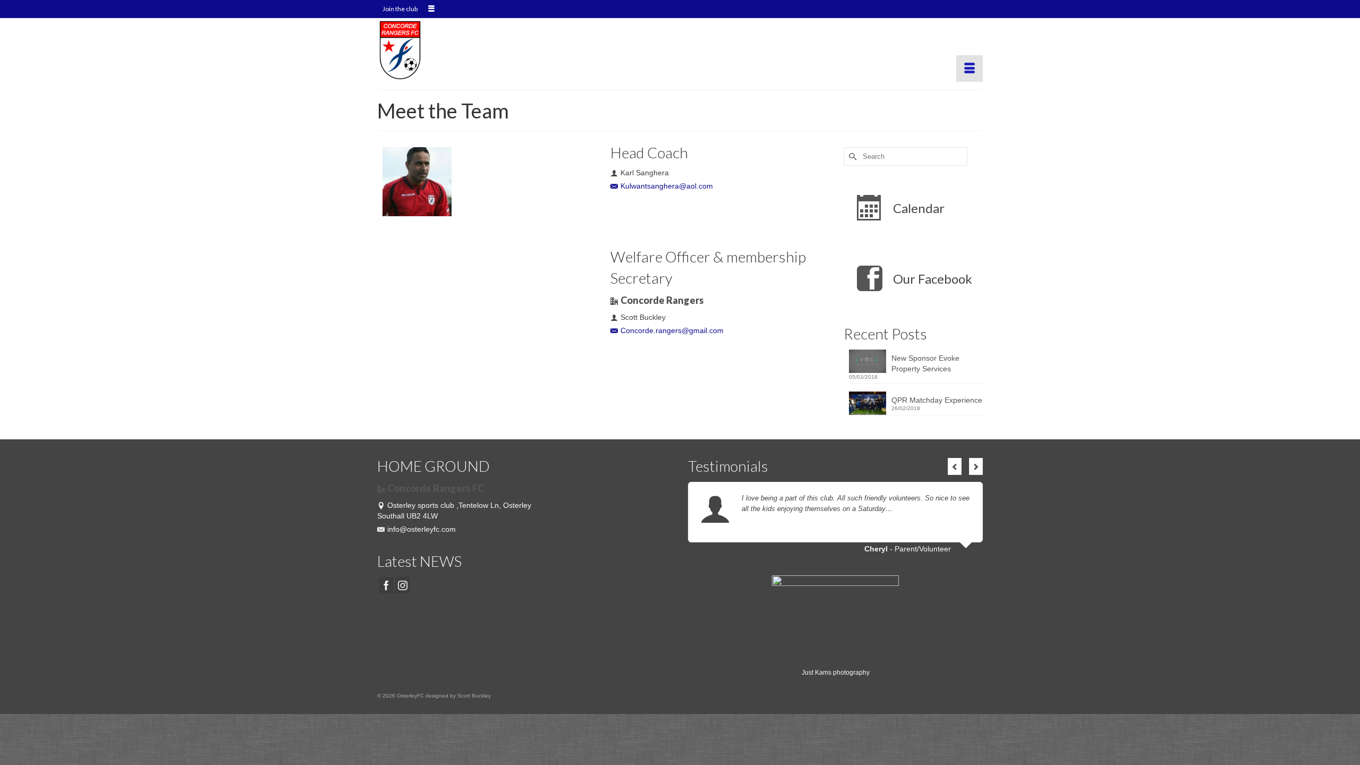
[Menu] (969, 68)
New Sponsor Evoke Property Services (925, 363)
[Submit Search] (852, 156)
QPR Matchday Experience (936, 400)
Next (976, 466)
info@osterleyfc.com (421, 529)
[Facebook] (386, 585)
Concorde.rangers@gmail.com (672, 330)
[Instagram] (402, 585)
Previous (955, 466)
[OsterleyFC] (472, 50)
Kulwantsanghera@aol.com (666, 186)
